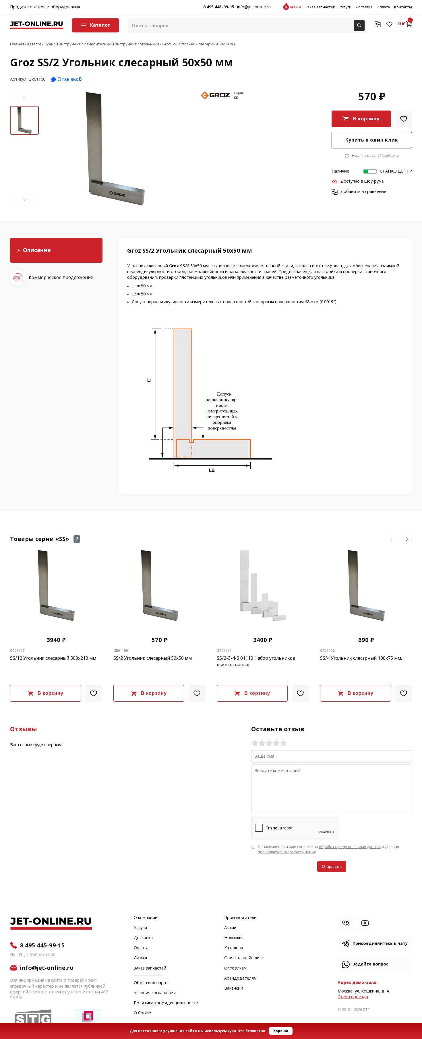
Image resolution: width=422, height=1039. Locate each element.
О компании (146, 918)
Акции (295, 7)
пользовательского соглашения (287, 852)
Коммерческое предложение (61, 277)
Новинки (233, 938)
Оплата (383, 7)
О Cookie (142, 1013)
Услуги (345, 7)
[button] (24, 98)
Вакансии (233, 988)
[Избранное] (389, 23)
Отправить (332, 866)
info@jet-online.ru (254, 7)
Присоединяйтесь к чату (380, 944)
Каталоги (233, 948)
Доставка (364, 7)
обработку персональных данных (350, 847)
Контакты (403, 7)
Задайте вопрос (370, 964)
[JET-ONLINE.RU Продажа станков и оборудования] (36, 25)
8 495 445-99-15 (218, 7)
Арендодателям (240, 978)
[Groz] (215, 96)
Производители (240, 918)
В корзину (366, 118)
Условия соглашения (155, 993)
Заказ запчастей (320, 7)
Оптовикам (235, 968)
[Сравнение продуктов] (378, 23)
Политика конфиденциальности (166, 1003)
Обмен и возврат (151, 983)
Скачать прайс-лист (244, 958)
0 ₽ (401, 24)
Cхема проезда (353, 997)
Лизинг (141, 958)
